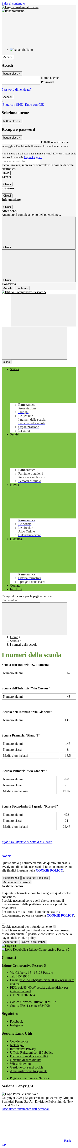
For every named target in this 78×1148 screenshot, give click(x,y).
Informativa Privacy (23, 1049)
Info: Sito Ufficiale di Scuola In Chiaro (27, 842)
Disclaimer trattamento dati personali (26, 1109)
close (6, 361)
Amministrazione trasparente (28, 1071)
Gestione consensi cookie (26, 1067)
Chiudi (7, 184)
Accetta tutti (16, 882)
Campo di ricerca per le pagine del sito (27, 596)
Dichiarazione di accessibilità (29, 1056)
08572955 (22, 976)
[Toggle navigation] (34, 343)
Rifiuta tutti (35, 877)
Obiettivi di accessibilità (25, 1060)
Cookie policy (19, 1041)
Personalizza (11, 877)
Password (47, 82)
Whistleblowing (20, 1063)
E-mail (45, 142)
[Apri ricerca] (43, 310)
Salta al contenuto (13, 3)
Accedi (7, 57)
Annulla (7, 288)
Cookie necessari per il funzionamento (27, 926)
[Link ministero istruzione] (20, 7)
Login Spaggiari (33, 157)
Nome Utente (50, 77)
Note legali (17, 1045)
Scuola (14, 641)
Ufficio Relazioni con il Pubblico (31, 1052)
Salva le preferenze (34, 941)
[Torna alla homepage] (39, 292)
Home (14, 637)
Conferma (22, 288)
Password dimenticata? (17, 89)
